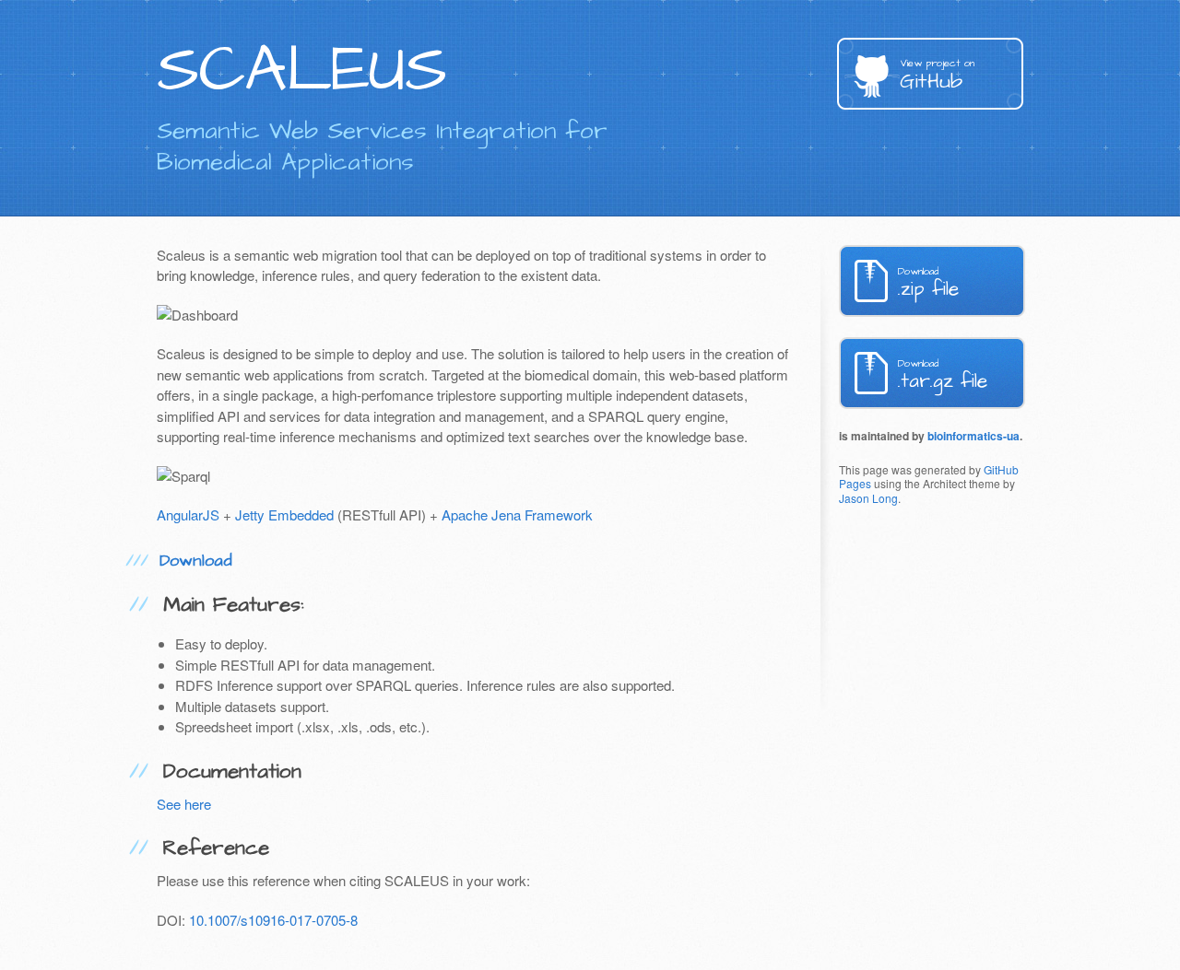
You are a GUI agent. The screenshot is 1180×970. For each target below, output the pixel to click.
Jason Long (868, 498)
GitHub (937, 76)
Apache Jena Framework (517, 514)
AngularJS (188, 514)
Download (195, 560)
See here (184, 803)
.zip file (928, 283)
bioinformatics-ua (973, 435)
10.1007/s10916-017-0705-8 (273, 919)
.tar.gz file (942, 375)
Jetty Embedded (284, 514)
